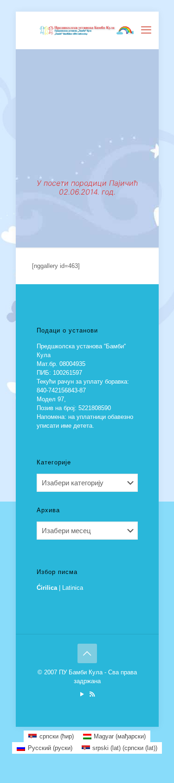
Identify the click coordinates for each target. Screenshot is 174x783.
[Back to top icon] (87, 653)
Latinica (72, 587)
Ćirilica (47, 587)
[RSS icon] (92, 694)
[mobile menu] (146, 30)
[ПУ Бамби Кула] (87, 30)
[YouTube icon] (82, 694)
